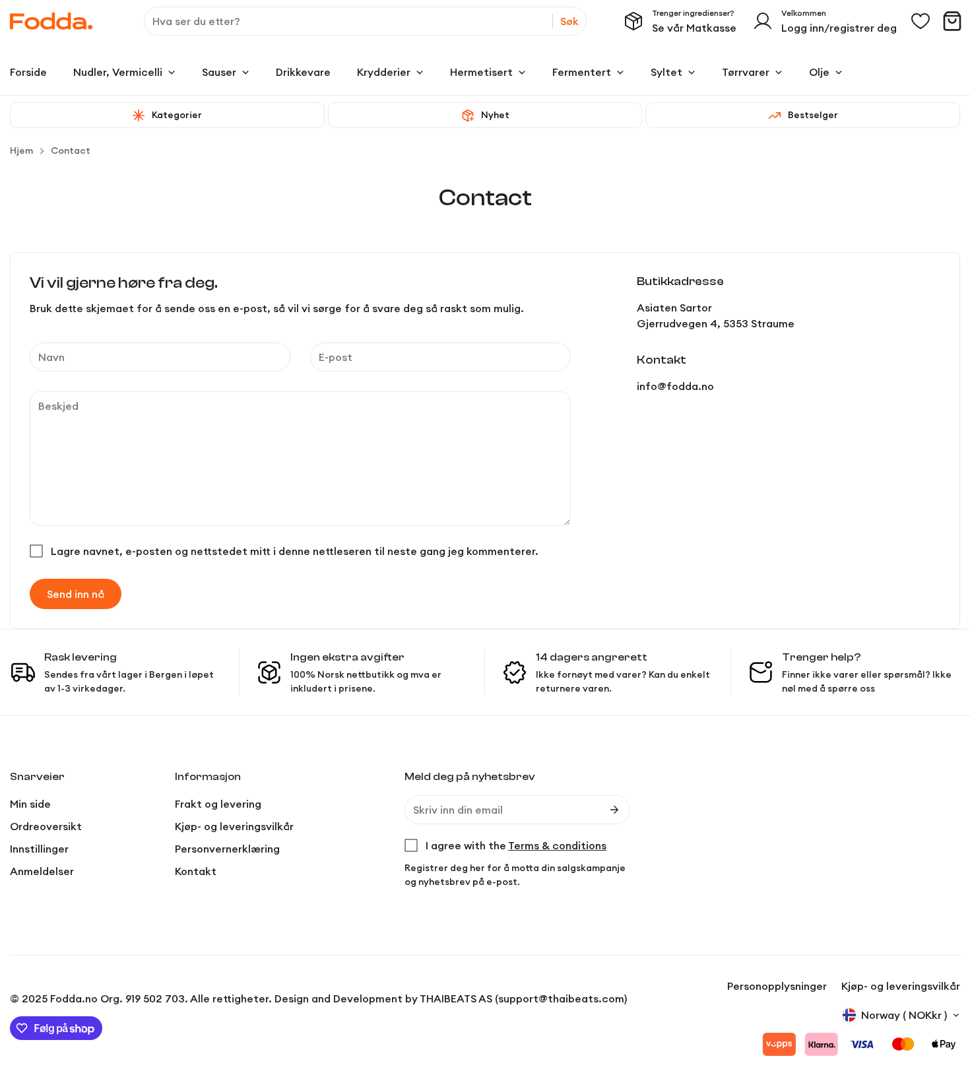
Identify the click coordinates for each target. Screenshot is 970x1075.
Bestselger (813, 115)
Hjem (21, 150)
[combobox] (365, 21)
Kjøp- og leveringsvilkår (234, 826)
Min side (30, 803)
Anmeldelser (42, 871)
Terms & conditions (557, 845)
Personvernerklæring (227, 848)
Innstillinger (39, 848)
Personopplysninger (777, 986)
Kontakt (195, 871)
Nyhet (495, 115)
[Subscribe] (614, 810)
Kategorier (177, 115)
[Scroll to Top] (944, 1003)
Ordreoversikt (46, 826)
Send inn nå (75, 594)
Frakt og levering (218, 803)
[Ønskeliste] (920, 21)
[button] (952, 21)
